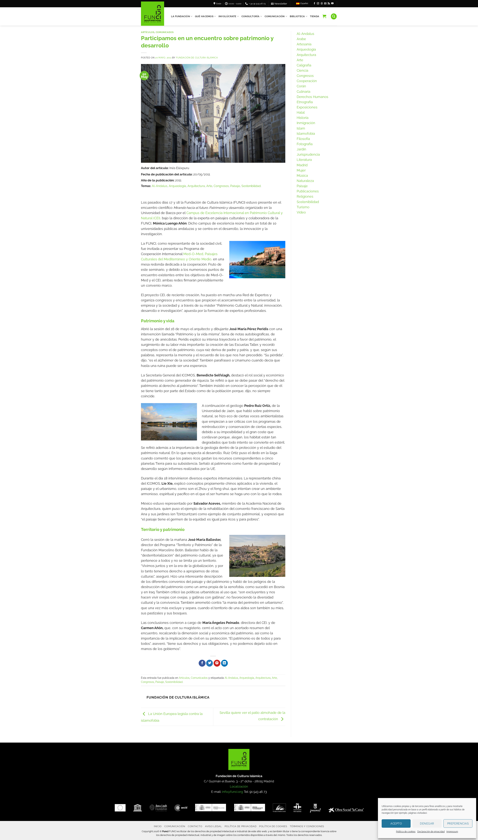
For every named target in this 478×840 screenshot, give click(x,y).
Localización (239, 786)
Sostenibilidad (251, 186)
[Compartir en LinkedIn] (224, 663)
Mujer (301, 170)
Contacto (195, 826)
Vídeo (301, 212)
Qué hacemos (204, 16)
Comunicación (275, 16)
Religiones (305, 196)
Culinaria (303, 91)
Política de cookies (405, 831)
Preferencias (458, 823)
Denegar (427, 823)
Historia (302, 118)
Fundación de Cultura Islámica (197, 57)
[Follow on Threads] (322, 3)
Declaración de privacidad (431, 831)
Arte (209, 186)
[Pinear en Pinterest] (217, 663)
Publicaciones (308, 191)
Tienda (314, 16)
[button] (279, 3)
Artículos (147, 32)
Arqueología (177, 186)
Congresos (221, 186)
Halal (301, 112)
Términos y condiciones (307, 826)
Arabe (301, 39)
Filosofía (303, 139)
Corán (301, 86)
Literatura (304, 160)
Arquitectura (196, 186)
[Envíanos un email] (325, 3)
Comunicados (165, 32)
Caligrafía (304, 65)
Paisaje (235, 186)
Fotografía (305, 144)
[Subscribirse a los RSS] (329, 3)
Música (302, 175)
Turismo (303, 207)
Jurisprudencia (308, 154)
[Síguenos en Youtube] (332, 3)
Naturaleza (305, 181)
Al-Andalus (159, 186)
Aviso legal (213, 826)
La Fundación (180, 16)
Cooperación (307, 81)
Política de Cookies (273, 826)
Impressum (452, 831)
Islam (301, 128)
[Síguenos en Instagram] (318, 3)
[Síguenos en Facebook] (314, 3)
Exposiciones (307, 107)
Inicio (158, 826)
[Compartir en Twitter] (209, 663)
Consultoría (250, 16)
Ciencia (302, 70)
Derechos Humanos (312, 97)
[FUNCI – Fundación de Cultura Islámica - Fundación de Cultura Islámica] (152, 13)
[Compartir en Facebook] (202, 663)
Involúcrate (227, 16)
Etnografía (305, 102)
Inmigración (306, 123)
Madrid (302, 165)
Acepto (396, 823)
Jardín (301, 149)
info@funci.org (232, 792)
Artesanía (304, 44)
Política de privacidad (241, 826)
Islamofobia (306, 133)
